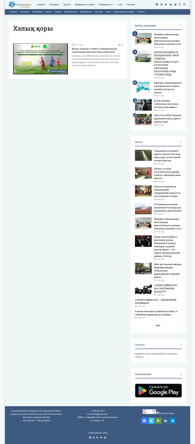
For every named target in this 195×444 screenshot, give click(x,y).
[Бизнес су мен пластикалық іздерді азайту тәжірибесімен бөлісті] (143, 173)
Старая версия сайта (97, 433)
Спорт (108, 12)
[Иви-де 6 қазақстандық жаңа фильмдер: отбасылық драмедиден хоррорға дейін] (143, 268)
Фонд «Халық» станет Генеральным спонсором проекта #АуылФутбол (94, 50)
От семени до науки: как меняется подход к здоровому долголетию (168, 207)
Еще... (158, 325)
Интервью (54, 4)
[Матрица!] (19, 4)
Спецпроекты (105, 4)
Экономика (37, 12)
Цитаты (67, 4)
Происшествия (70, 12)
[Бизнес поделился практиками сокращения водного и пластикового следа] (143, 190)
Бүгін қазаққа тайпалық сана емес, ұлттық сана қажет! (166, 104)
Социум (58, 12)
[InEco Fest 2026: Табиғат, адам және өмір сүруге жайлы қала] (143, 119)
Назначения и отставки (124, 12)
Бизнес (48, 12)
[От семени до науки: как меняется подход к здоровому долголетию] (143, 208)
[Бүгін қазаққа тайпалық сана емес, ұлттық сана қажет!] (143, 105)
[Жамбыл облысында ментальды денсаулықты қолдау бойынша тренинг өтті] (143, 38)
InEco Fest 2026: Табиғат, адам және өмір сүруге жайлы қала (168, 118)
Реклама (131, 4)
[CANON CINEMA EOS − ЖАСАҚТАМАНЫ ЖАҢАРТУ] (143, 289)
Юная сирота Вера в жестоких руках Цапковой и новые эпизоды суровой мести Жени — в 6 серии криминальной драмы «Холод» (167, 246)
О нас (119, 4)
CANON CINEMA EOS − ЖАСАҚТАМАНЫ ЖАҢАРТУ (166, 288)
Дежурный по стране (85, 4)
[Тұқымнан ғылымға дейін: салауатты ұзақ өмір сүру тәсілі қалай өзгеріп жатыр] (143, 155)
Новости (41, 4)
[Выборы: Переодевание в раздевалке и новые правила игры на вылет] (143, 87)
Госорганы (24, 12)
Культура (99, 12)
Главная (13, 12)
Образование (86, 12)
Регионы (141, 12)
